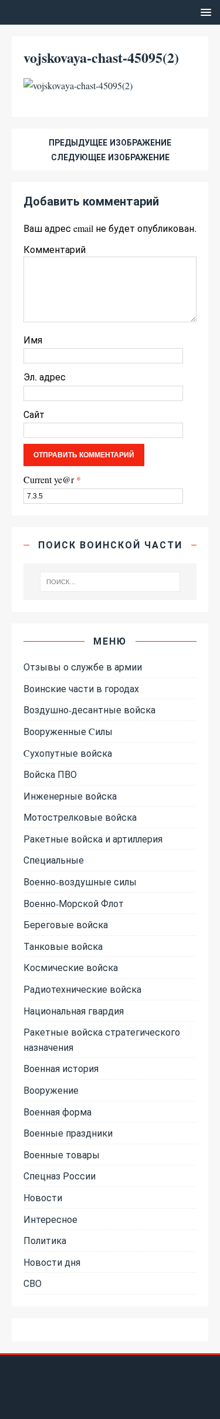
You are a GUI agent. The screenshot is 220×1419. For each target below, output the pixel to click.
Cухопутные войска (67, 753)
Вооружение (51, 1090)
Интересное (50, 1219)
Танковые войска (63, 946)
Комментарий (54, 249)
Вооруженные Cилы (68, 731)
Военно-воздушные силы (80, 881)
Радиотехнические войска (82, 989)
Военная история (61, 1068)
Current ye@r (52, 479)
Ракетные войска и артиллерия (93, 838)
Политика (44, 1240)
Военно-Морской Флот (73, 903)
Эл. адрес (44, 376)
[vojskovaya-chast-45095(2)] (78, 85)
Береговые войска (65, 924)
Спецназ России (59, 1175)
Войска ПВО (50, 774)
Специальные (53, 860)
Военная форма (57, 1111)
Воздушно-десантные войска (89, 709)
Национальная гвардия (73, 1011)
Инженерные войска (70, 796)
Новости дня (51, 1262)
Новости (42, 1197)
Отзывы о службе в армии (82, 666)
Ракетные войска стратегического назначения (101, 1039)
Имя (32, 339)
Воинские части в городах (81, 688)
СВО (32, 1283)
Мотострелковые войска (80, 817)
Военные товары (61, 1154)
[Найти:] (110, 582)
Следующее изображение (110, 157)
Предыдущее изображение (110, 142)
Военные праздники (68, 1133)
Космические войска (70, 967)
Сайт (34, 414)
